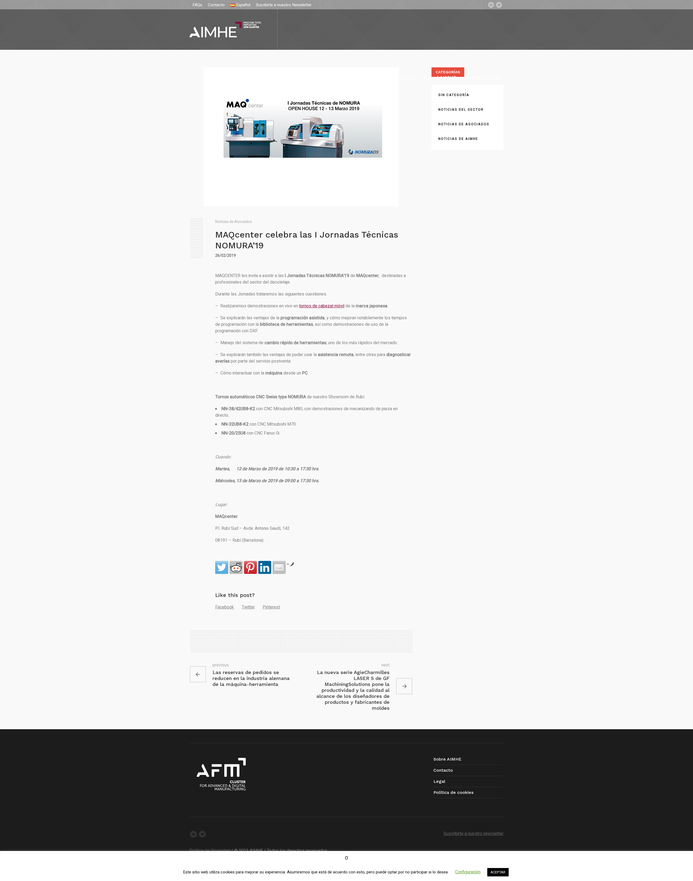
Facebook (224, 607)
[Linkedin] (491, 4)
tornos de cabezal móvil (321, 306)
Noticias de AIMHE (458, 138)
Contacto (443, 770)
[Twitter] (498, 4)
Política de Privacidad (209, 850)
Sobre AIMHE (447, 759)
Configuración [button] (467, 872)
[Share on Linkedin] (264, 567)
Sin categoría (453, 95)
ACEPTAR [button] (498, 872)
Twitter (248, 607)
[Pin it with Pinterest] (250, 567)
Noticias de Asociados (233, 222)
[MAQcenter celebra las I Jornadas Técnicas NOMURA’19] (301, 136)
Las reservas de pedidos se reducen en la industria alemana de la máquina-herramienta (251, 678)
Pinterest (271, 607)
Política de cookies (453, 792)
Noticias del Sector (461, 109)
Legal (439, 781)
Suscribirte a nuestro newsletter (473, 833)
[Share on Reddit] (236, 567)
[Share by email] (279, 567)
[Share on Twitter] (221, 567)
